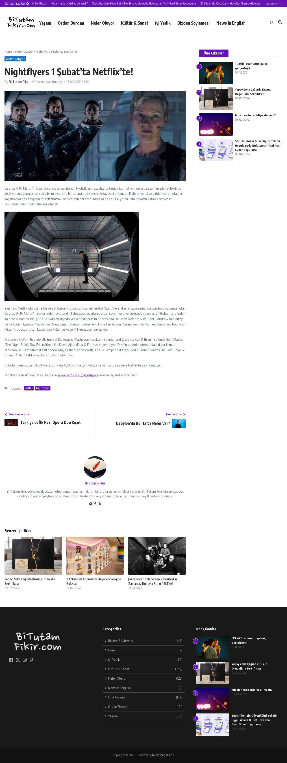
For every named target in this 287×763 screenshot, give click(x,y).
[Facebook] (95, 504)
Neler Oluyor (102, 23)
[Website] (90, 504)
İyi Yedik (163, 23)
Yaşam (45, 23)
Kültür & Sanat (134, 23)
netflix (29, 388)
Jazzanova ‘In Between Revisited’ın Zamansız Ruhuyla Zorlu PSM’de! (152, 581)
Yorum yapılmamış (49, 82)
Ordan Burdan (71, 23)
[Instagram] (99, 504)
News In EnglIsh (231, 23)
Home (8, 51)
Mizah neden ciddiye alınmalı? (255, 115)
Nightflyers (42, 388)
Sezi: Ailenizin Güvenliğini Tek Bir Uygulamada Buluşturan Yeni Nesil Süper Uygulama (258, 145)
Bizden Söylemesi (193, 23)
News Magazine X (163, 755)
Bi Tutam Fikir (18, 82)
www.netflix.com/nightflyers (78, 375)
